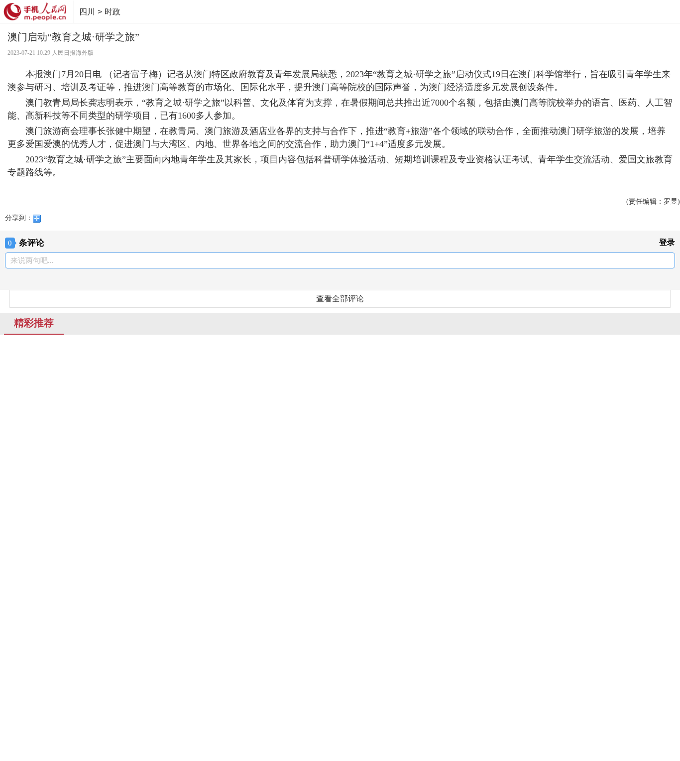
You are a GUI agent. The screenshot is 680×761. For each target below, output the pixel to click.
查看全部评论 (340, 298)
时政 (112, 11)
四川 (87, 11)
